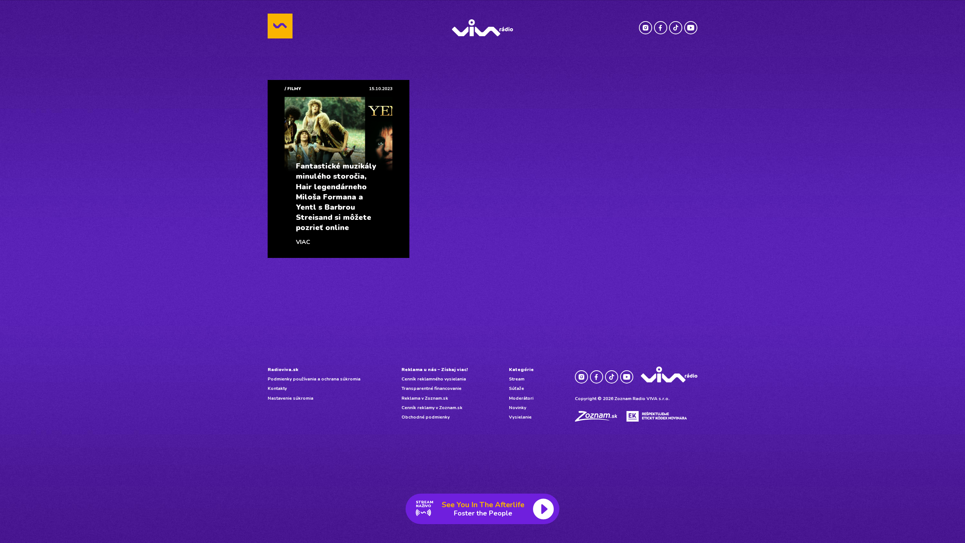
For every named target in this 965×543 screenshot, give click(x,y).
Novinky (517, 408)
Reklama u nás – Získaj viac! (434, 370)
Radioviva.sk (283, 370)
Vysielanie (520, 417)
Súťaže (516, 388)
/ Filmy (293, 89)
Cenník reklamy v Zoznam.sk (432, 408)
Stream (516, 379)
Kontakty (277, 388)
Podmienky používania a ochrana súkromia (314, 379)
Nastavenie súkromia (290, 398)
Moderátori (521, 398)
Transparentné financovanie (431, 388)
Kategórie (521, 370)
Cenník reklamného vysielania (433, 379)
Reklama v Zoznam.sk (424, 398)
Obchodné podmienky (425, 417)
